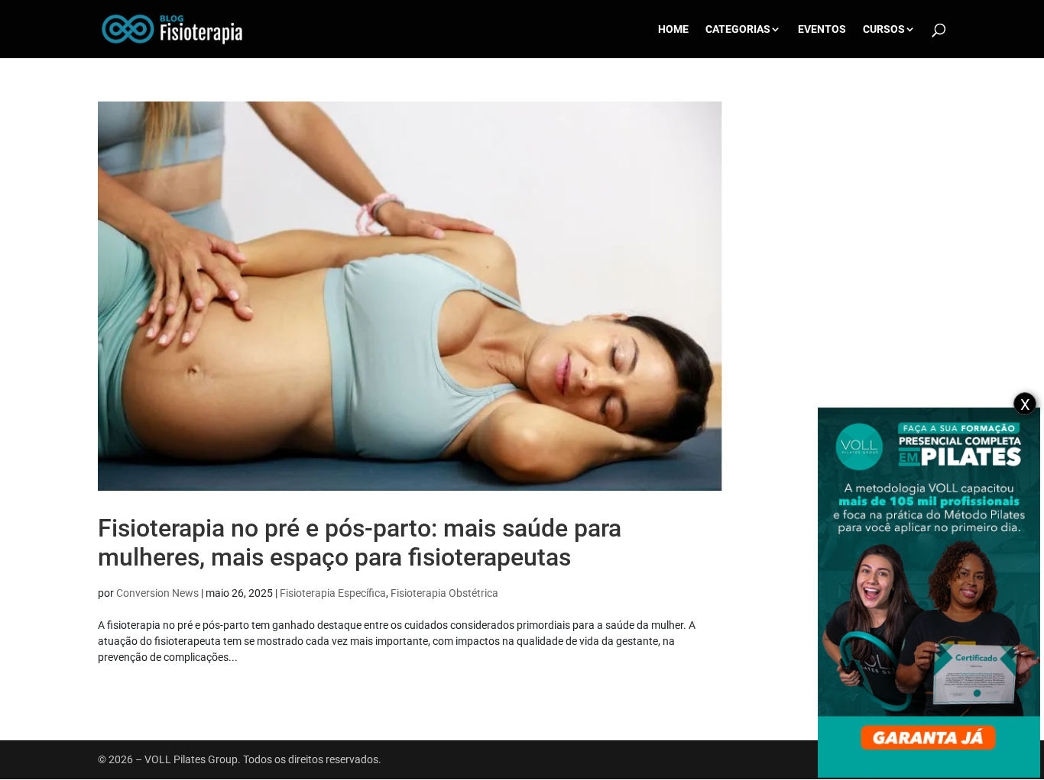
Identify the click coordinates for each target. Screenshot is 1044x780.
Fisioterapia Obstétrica (444, 593)
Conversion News (157, 593)
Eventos (822, 29)
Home (673, 29)
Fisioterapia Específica (333, 593)
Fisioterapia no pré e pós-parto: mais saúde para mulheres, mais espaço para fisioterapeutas (359, 543)
